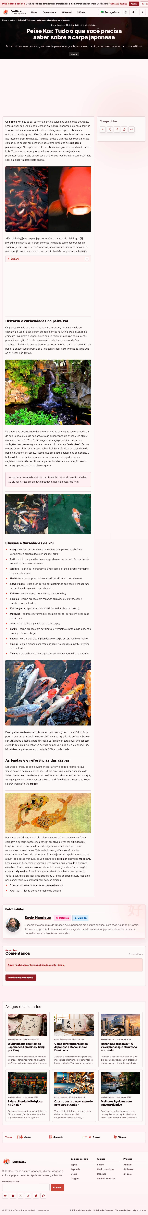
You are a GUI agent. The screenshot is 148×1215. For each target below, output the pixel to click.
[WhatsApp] (43, 1196)
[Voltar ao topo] (142, 12)
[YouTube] (5, 1196)
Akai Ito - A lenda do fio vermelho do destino (36, 890)
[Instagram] (28, 1196)
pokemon (73, 854)
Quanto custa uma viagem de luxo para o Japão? (73, 1103)
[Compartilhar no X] (110, 129)
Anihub (127, 1164)
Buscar (57, 1187)
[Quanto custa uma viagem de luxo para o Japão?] (74, 1083)
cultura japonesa (60, 125)
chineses (10, 336)
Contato (101, 1173)
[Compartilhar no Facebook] (117, 129)
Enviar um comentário (20, 977)
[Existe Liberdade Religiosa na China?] (27, 1083)
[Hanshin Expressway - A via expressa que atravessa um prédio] (120, 1025)
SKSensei (67, 12)
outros (12, 20)
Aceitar (134, 4)
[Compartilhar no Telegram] (131, 129)
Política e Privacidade (80, 1210)
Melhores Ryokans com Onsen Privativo (116, 1103)
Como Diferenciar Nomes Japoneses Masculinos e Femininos (71, 1047)
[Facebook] (13, 1196)
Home (34, 12)
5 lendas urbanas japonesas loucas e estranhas (36, 885)
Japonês (75, 1169)
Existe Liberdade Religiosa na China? (25, 1103)
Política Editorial (106, 1178)
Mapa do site (139, 1210)
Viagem (75, 1178)
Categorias (48, 12)
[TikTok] (36, 1196)
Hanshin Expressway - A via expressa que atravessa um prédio (119, 1047)
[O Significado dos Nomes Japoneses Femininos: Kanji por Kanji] (27, 1025)
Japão (74, 1164)
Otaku (74, 1173)
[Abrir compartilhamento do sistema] (103, 129)
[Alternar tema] (125, 12)
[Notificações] (133, 12)
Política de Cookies (118, 4)
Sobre (100, 1164)
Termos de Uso (123, 1210)
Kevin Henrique (58, 25)
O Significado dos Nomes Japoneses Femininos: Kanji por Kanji (26, 1047)
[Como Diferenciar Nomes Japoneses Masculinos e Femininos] (74, 1025)
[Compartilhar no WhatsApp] (124, 129)
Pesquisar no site (11, 1181)
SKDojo (81, 12)
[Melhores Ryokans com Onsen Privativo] (120, 1083)
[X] (21, 1196)
